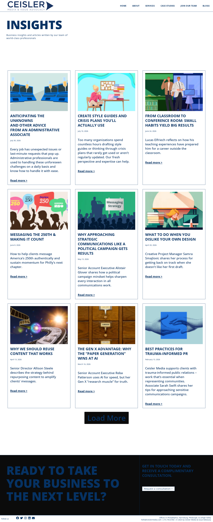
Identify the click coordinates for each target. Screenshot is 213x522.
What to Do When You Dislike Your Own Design (170, 237)
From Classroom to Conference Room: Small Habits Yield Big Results (170, 120)
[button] (106, 418)
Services (150, 5)
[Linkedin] (29, 518)
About (136, 5)
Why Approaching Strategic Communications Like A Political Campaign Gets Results (103, 244)
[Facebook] (17, 518)
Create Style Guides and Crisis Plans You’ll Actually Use (102, 120)
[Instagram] (25, 518)
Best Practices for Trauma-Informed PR (167, 351)
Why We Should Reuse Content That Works (32, 351)
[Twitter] (21, 518)
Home (123, 5)
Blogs (206, 5)
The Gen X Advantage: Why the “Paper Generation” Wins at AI (104, 353)
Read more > (18, 180)
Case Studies (168, 5)
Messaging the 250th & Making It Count (33, 237)
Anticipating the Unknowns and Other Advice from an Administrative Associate (35, 125)
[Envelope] (33, 518)
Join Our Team (189, 5)
